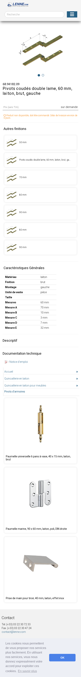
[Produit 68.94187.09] (40, 247)
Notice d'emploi (18, 361)
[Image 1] (43, 75)
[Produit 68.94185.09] (40, 212)
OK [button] (62, 657)
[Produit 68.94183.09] (40, 177)
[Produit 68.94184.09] (40, 195)
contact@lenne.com (14, 631)
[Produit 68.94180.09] (40, 142)
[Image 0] (39, 75)
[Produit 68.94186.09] (40, 230)
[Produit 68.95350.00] (40, 500)
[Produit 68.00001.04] (40, 569)
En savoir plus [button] (27, 671)
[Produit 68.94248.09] (40, 431)
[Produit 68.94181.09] (40, 160)
